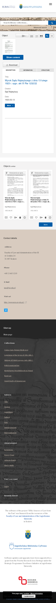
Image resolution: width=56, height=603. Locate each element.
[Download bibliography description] (15, 217)
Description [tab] (10, 70)
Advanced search (40, 27)
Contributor (8, 412)
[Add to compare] (31, 36)
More (46, 224)
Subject (7, 417)
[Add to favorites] (36, 36)
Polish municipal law (11, 365)
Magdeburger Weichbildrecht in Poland (18, 371)
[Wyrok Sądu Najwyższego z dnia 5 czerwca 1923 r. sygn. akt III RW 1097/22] (15, 183)
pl (47, 36)
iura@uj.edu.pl (10, 288)
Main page (8, 334)
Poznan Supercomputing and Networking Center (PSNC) (28, 599)
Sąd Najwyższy (11, 91)
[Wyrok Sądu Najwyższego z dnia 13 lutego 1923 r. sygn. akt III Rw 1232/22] (9, 46)
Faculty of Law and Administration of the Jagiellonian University (28, 517)
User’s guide (9, 465)
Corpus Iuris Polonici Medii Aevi (16, 350)
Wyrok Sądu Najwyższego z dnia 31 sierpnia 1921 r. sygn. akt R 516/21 (40, 200)
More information (36, 593)
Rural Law (7, 376)
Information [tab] (27, 70)
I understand (29, 596)
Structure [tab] (45, 70)
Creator (7, 407)
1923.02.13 (10, 99)
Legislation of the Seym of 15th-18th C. (18, 355)
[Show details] (24, 217)
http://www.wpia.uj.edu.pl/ (14, 302)
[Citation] (41, 36)
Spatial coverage (10, 428)
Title (6, 402)
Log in (6, 486)
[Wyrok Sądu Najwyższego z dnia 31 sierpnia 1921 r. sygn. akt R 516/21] (41, 183)
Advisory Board (10, 460)
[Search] (52, 23)
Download (12, 65)
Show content (13, 57)
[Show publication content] (20, 217)
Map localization (10, 433)
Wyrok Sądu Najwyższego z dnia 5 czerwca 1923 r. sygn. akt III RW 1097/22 (15, 200)
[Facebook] (6, 310)
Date (6, 422)
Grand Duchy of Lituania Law (15, 381)
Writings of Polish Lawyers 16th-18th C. (18, 360)
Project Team (9, 455)
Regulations (8, 450)
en (52, 36)
